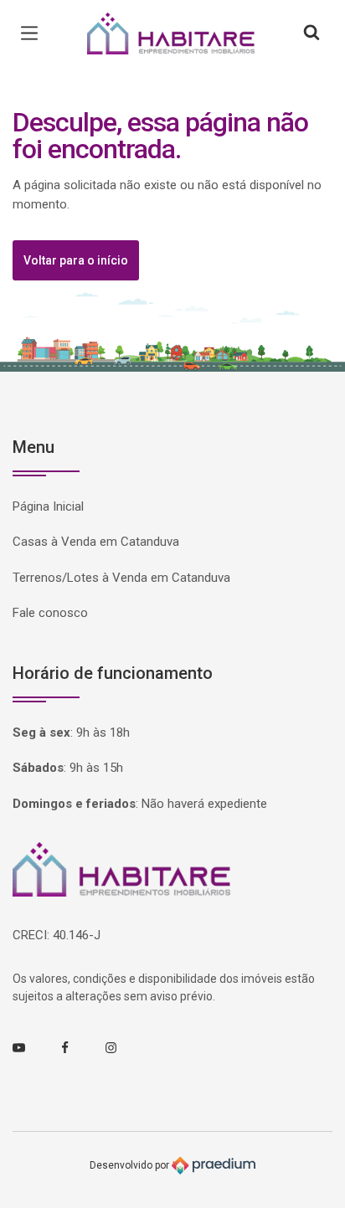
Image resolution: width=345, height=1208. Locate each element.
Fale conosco (50, 612)
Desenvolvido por (131, 1164)
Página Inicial (48, 506)
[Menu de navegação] (33, 33)
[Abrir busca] (311, 33)
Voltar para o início (75, 260)
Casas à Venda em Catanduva (96, 541)
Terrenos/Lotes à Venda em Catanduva (121, 577)
